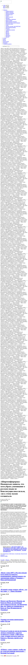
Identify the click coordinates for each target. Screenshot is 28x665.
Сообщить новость (7, 43)
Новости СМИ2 (4, 556)
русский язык (18, 553)
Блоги (4, 39)
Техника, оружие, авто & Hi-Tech (13, 26)
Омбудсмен (11, 553)
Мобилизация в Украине (11, 21)
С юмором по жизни (10, 29)
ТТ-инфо (14, 655)
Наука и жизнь (9, 20)
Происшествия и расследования (13, 22)
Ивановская (5, 553)
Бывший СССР (9, 14)
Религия (7, 28)
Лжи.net (7, 34)
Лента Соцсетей (9, 17)
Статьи (4, 38)
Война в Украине (9, 12)
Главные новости (9, 11)
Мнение (7, 33)
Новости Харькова (10, 13)
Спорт (7, 25)
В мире (7, 15)
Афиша (7, 31)
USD (4, 5)
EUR (4, 6)
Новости (5, 9)
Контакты (5, 42)
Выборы (7, 18)
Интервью (8, 35)
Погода (7, 32)
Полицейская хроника (11, 27)
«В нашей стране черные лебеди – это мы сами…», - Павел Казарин (14, 590)
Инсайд (7, 36)
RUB (4, 7)
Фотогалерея (6, 41)
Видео (4, 40)
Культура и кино (9, 24)
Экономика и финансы (11, 19)
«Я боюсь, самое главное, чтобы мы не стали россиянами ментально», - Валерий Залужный (13, 651)
